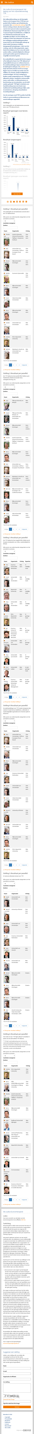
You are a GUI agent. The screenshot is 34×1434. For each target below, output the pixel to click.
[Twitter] (24, 1430)
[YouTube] (28, 1430)
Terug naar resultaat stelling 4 (13, 869)
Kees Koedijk (6, 1011)
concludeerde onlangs (18, 25)
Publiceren (7, 1422)
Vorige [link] (6, 365)
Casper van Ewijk (6, 413)
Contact (7, 1424)
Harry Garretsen (6, 311)
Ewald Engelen (6, 578)
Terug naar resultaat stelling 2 (13, 534)
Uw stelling (6, 1382)
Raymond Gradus (6, 1172)
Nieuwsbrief (8, 1426)
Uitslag (28, 231)
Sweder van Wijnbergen (7, 324)
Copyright (7, 1417)
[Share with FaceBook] (20, 202)
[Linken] (11, 202)
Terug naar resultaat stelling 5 (13, 1030)
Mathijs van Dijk (6, 682)
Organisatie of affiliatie (9, 1376)
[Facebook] (26, 1430)
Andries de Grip (7, 337)
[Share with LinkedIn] (23, 202)
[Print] (8, 202)
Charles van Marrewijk (7, 236)
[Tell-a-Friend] (14, 202)
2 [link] (13, 365)
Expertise (27, 561)
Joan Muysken (6, 590)
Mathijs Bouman (7, 274)
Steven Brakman (6, 262)
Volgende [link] (24, 365)
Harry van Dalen (6, 1082)
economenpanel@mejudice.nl (11, 1343)
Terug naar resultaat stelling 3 (13, 702)
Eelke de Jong (6, 1121)
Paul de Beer (7, 961)
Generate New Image (8, 1399)
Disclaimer (7, 1420)
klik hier (23, 1220)
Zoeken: (5, 225)
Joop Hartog (6, 602)
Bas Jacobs (6, 629)
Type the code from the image (11, 1403)
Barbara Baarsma (7, 350)
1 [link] (10, 365)
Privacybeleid (8, 1419)
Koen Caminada (6, 668)
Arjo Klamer (6, 565)
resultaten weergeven (9, 223)
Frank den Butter (7, 299)
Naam (5, 231)
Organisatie (15, 231)
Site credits (8, 1427)
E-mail (5, 1371)
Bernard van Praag (6, 643)
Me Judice (9, 2)
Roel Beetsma (6, 249)
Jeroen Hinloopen (7, 1133)
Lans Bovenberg (7, 401)
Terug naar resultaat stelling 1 (13, 369)
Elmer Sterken (6, 286)
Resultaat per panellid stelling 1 (22, 164)
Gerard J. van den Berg (7, 812)
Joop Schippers (6, 655)
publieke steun (24, 67)
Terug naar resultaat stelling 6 (13, 1204)
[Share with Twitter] (17, 202)
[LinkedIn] (30, 1430)
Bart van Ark (7, 489)
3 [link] (16, 365)
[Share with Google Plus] (26, 202)
